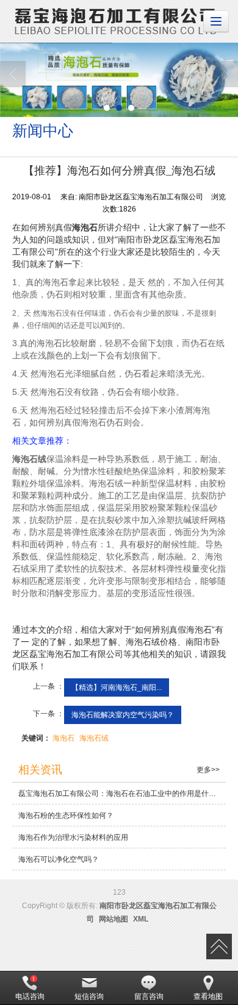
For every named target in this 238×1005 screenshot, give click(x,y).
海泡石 (63, 738)
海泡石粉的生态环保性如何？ (66, 815)
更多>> (208, 769)
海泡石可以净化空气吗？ (58, 859)
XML (140, 919)
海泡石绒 (94, 738)
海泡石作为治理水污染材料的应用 (73, 837)
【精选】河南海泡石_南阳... (116, 687)
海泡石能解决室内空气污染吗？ (122, 715)
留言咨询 (149, 996)
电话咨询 (30, 996)
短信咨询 (89, 996)
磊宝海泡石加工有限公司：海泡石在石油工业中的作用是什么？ (120, 793)
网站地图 (113, 919)
